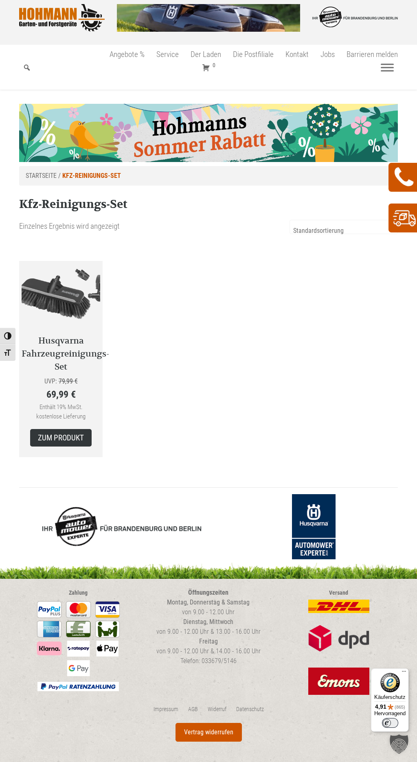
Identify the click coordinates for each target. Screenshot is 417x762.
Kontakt (297, 54)
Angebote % (127, 54)
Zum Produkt (61, 437)
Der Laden (206, 54)
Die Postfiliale (253, 54)
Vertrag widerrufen (208, 732)
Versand (338, 592)
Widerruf (217, 709)
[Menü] (387, 68)
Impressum (166, 709)
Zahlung (78, 592)
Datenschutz (250, 709)
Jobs (327, 54)
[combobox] (344, 227)
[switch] (390, 723)
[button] (399, 744)
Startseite (41, 176)
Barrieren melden (372, 54)
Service (167, 54)
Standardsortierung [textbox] (318, 230)
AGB (193, 709)
